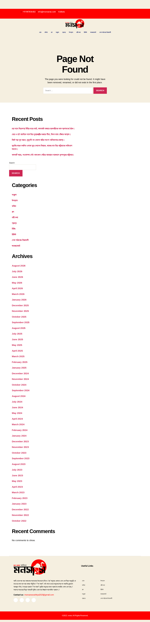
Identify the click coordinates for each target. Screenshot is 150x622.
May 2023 (17, 481)
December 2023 (20, 441)
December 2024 (20, 373)
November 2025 (20, 311)
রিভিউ (85, 32)
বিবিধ (13, 228)
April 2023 (17, 487)
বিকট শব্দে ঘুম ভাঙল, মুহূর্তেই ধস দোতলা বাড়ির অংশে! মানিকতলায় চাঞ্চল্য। (38, 140)
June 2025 (17, 339)
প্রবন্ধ (64, 32)
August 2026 (18, 265)
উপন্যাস (71, 32)
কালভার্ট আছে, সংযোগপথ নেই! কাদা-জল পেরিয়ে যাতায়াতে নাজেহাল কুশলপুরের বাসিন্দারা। (43, 154)
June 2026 (17, 277)
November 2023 (20, 447)
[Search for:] (67, 91)
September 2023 (20, 458)
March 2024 (18, 424)
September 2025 (20, 322)
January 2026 (19, 299)
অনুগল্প (57, 32)
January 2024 (19, 435)
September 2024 (20, 390)
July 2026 (17, 271)
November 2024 (20, 379)
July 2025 (17, 333)
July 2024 (17, 401)
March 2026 (18, 294)
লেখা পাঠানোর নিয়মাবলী (105, 32)
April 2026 (17, 288)
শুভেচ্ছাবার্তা (93, 32)
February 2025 (19, 362)
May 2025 (17, 345)
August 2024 (18, 396)
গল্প (51, 32)
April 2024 (17, 418)
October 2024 (19, 384)
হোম (40, 32)
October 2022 (19, 521)
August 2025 (18, 328)
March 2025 (18, 356)
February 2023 (19, 498)
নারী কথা (78, 32)
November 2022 (20, 515)
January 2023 (19, 503)
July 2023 (17, 469)
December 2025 (20, 305)
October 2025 (19, 316)
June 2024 (17, 407)
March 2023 (18, 492)
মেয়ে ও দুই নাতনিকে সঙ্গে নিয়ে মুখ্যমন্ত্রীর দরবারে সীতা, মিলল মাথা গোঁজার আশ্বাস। (41, 134)
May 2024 (17, 413)
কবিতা (46, 32)
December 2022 (20, 509)
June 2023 (17, 475)
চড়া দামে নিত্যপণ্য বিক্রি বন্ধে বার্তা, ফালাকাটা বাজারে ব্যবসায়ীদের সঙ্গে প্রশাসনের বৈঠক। (43, 128)
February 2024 (19, 430)
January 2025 (19, 367)
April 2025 (17, 350)
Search (11, 163)
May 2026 (17, 282)
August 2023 (18, 464)
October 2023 (19, 453)
